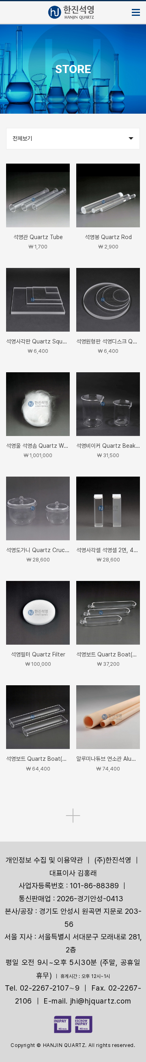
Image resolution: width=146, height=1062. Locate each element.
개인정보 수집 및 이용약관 (44, 860)
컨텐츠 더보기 (73, 815)
